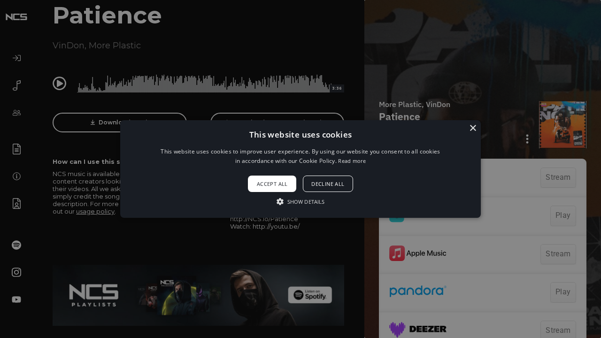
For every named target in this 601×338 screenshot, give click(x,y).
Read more (352, 160)
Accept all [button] (272, 183)
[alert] (300, 169)
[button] (300, 169)
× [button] (472, 128)
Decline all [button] (327, 183)
